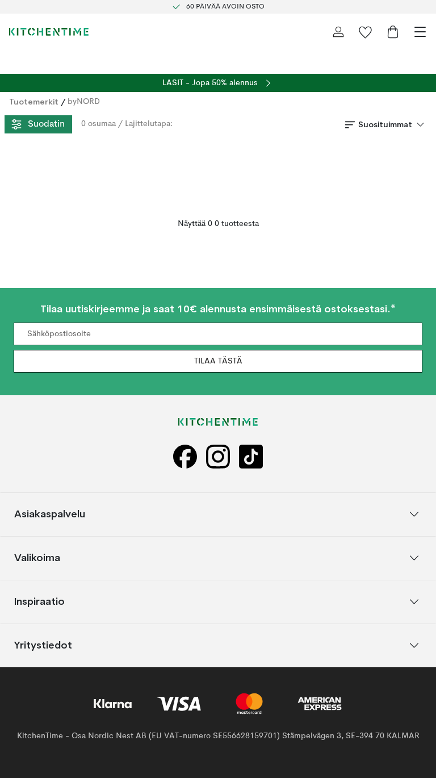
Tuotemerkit (33, 102)
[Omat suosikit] (365, 31)
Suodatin (46, 124)
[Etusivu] (49, 32)
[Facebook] (185, 457)
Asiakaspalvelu (49, 513)
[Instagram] (218, 457)
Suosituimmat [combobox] (385, 124)
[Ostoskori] (392, 31)
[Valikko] (420, 31)
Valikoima (37, 557)
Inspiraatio (39, 601)
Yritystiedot (43, 644)
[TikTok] (250, 457)
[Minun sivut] (338, 31)
